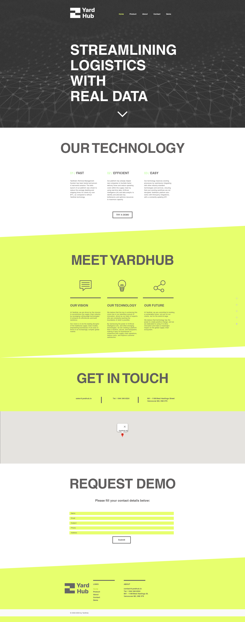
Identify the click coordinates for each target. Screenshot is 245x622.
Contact (96, 597)
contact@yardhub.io (133, 589)
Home (95, 589)
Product (96, 592)
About (96, 595)
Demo (95, 600)
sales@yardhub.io (84, 398)
